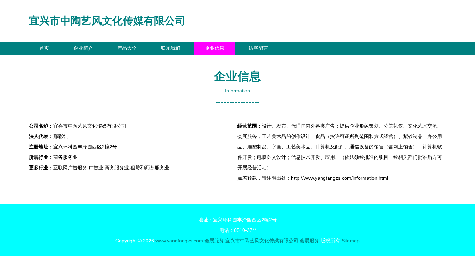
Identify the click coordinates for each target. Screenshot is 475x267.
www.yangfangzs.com (179, 240)
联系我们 (170, 48)
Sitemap (350, 240)
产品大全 (127, 48)
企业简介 (83, 48)
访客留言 (258, 48)
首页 (44, 48)
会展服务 (214, 240)
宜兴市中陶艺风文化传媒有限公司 (107, 20)
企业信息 (214, 48)
